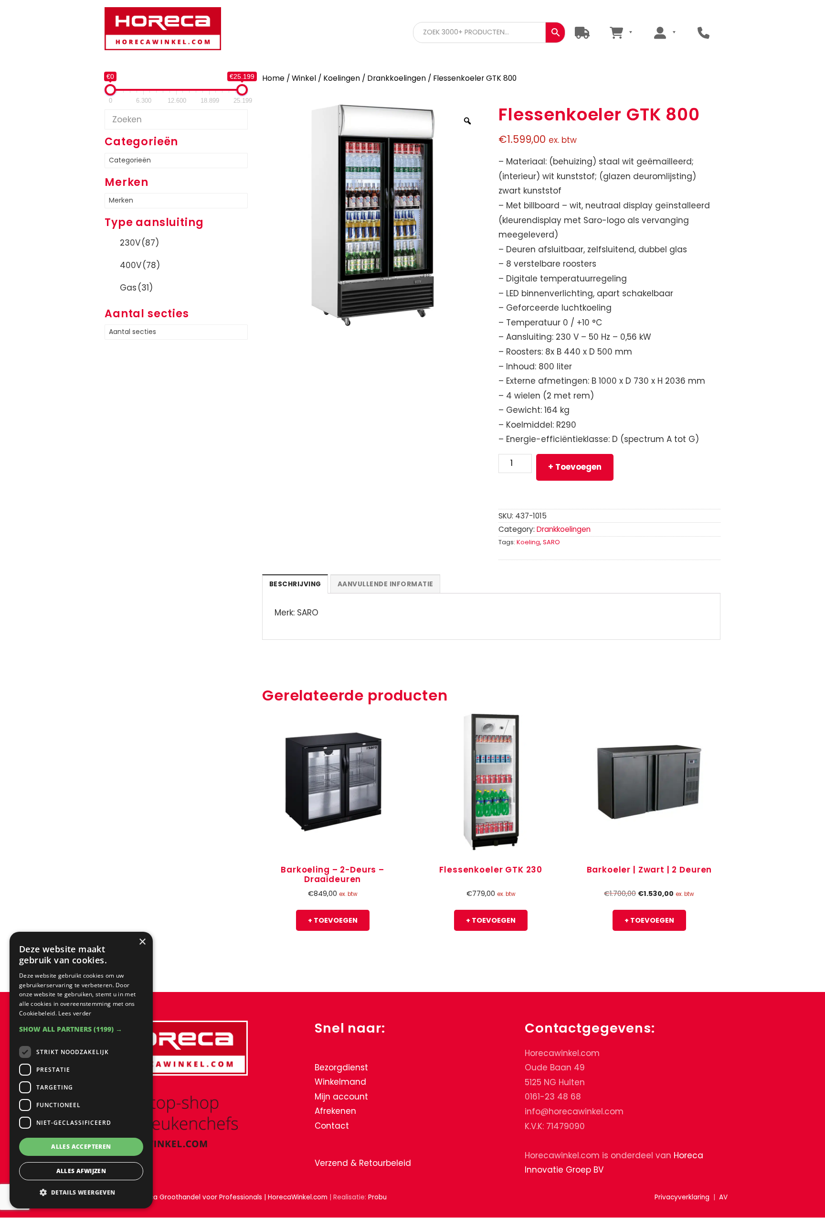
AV (723, 1197)
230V (139, 242)
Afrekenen (335, 1111)
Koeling (528, 542)
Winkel (304, 78)
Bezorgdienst (341, 1067)
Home (273, 78)
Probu (377, 1197)
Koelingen (341, 78)
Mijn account (341, 1096)
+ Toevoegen (575, 467)
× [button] (142, 942)
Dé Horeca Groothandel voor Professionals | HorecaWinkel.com (170, 30)
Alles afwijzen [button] (81, 1171)
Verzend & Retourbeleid (363, 1163)
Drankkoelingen (396, 78)
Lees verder (74, 1013)
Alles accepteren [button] (81, 1147)
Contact (332, 1126)
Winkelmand (340, 1082)
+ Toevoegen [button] (333, 920)
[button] (81, 1029)
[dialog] (81, 1070)
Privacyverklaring (682, 1197)
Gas (136, 287)
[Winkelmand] (621, 32)
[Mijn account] (665, 32)
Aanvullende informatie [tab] (386, 584)
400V (140, 265)
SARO (551, 542)
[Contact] (703, 32)
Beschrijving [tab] (295, 584)
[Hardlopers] (582, 32)
